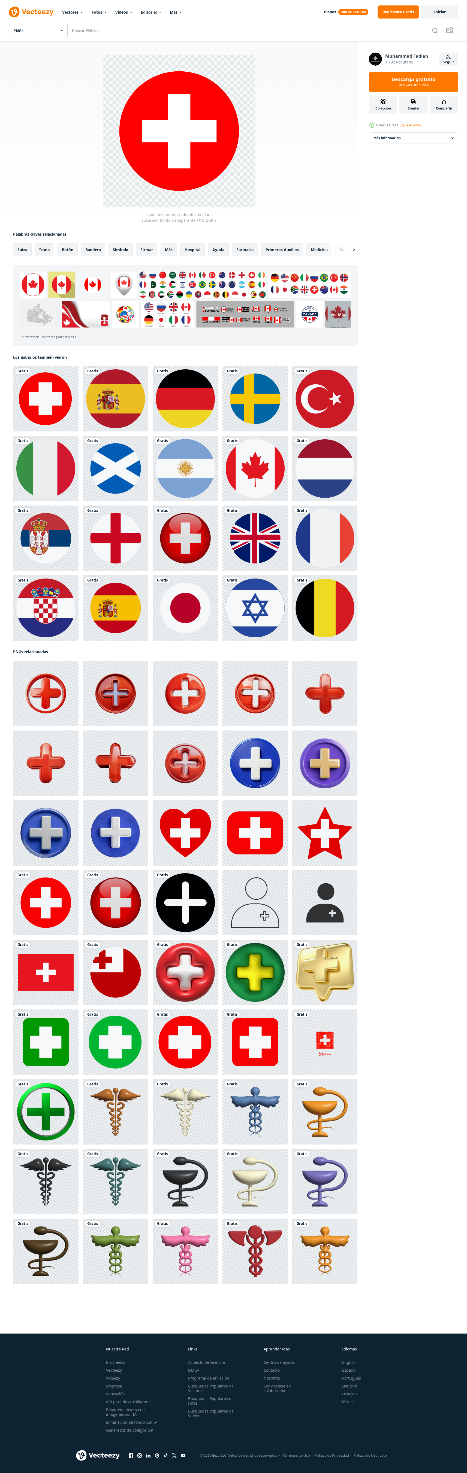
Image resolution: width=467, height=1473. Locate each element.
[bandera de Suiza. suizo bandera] (185, 833)
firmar (146, 249)
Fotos (97, 12)
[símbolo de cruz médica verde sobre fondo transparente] (46, 1042)
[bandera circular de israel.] (255, 608)
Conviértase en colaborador (277, 1388)
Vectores (70, 12)
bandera (93, 249)
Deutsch (349, 1386)
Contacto (272, 1370)
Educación (115, 1393)
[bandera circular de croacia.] (46, 608)
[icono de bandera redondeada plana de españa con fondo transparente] (115, 608)
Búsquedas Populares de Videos (211, 1413)
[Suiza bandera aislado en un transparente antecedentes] (46, 972)
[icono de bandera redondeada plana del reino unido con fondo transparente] (255, 538)
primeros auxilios (282, 249)
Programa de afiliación (208, 1378)
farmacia (245, 249)
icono (44, 249)
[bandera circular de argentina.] (185, 468)
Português (351, 1378)
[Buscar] (435, 30)
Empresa (114, 1386)
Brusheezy (115, 1362)
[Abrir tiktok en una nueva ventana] (166, 1455)
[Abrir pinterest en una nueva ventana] (157, 1455)
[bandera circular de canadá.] (255, 468)
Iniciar (440, 11)
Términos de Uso (296, 1455)
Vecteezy (114, 1370)
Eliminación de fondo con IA (131, 1422)
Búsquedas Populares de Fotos (211, 1401)
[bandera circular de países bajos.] (324, 468)
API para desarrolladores (129, 1401)
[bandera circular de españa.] (115, 398)
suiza (22, 249)
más (169, 249)
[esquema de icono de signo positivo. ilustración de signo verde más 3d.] (46, 1112)
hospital (192, 249)
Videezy (113, 1378)
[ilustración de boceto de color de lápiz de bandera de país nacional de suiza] (324, 1042)
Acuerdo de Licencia (206, 1362)
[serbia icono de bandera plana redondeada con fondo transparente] (46, 538)
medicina (319, 249)
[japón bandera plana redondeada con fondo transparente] (185, 608)
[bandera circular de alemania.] (185, 398)
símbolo (120, 249)
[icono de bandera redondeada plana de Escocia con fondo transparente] (115, 468)
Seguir (448, 62)
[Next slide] (349, 249)
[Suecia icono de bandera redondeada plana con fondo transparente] (255, 398)
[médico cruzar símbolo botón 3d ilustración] (255, 972)
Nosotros (272, 1378)
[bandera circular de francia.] (324, 538)
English (349, 1362)
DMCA (193, 1370)
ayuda (218, 249)
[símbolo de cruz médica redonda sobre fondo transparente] (46, 398)
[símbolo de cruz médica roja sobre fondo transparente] (255, 1042)
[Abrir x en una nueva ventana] (174, 1455)
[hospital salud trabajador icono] (255, 902)
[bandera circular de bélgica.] (324, 608)
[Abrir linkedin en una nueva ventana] (148, 1455)
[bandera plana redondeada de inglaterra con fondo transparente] (115, 538)
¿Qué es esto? (410, 125)
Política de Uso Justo (370, 1455)
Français (349, 1393)
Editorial (149, 12)
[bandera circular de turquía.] (324, 398)
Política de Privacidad (332, 1455)
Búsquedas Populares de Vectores (211, 1388)
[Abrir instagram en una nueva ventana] (139, 1455)
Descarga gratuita (413, 82)
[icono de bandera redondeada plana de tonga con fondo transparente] (115, 972)
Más (173, 12)
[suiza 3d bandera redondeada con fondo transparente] (185, 538)
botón (67, 249)
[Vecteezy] (31, 12)
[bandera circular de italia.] (46, 468)
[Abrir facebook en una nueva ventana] (131, 1455)
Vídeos (121, 12)
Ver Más (338, 314)
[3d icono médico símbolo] (115, 1112)
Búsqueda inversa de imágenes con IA (125, 1412)
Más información (387, 138)
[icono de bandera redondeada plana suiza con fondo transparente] (46, 902)
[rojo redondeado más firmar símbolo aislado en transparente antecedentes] (46, 693)
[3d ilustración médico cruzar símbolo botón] (185, 972)
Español (349, 1370)
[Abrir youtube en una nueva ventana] (183, 1455)
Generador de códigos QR (129, 1430)
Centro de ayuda (279, 1362)
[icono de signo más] (185, 902)
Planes (330, 11)
